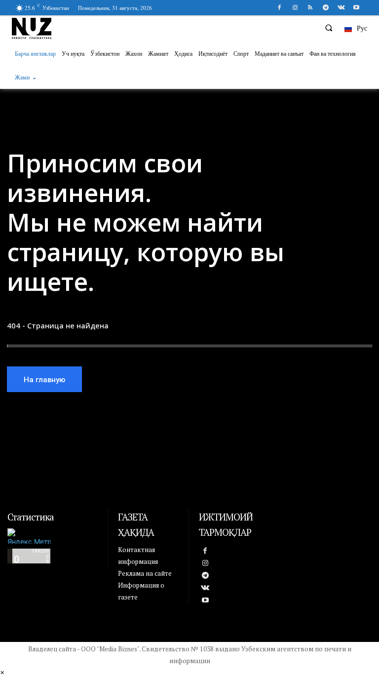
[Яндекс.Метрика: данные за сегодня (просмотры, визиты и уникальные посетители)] (29, 536)
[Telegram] (325, 7)
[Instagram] (295, 7)
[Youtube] (356, 7)
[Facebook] (279, 7)
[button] (329, 28)
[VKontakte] (341, 7)
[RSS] (310, 7)
